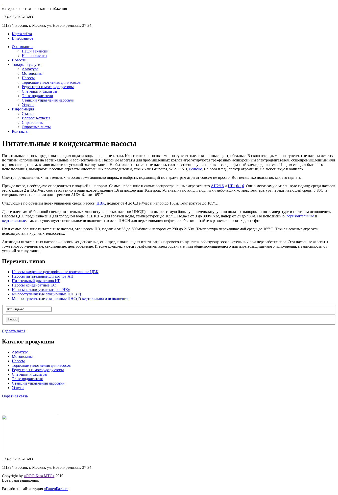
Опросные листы (36, 127)
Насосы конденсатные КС (34, 285)
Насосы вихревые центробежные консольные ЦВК (55, 272)
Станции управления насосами (48, 100)
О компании (22, 47)
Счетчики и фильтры (39, 91)
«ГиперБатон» (56, 489)
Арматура (30, 69)
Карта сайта (22, 34)
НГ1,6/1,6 (236, 186)
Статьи (28, 113)
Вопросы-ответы (36, 118)
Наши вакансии (35, 51)
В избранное (22, 38)
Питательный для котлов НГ (36, 281)
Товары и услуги (26, 64)
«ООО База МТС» (39, 476)
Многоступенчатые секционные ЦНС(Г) (46, 294)
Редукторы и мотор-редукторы (48, 87)
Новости (19, 60)
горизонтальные (300, 216)
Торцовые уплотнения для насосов (51, 82)
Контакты (20, 131)
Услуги (28, 105)
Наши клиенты (34, 55)
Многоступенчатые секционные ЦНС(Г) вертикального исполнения (70, 298)
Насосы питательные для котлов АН (42, 276)
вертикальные (14, 220)
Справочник (32, 122)
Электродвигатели (37, 96)
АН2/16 (217, 186)
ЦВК (101, 203)
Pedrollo (195, 169)
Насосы (28, 78)
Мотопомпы (32, 73)
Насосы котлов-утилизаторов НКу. (41, 289)
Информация (23, 109)
